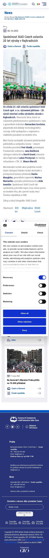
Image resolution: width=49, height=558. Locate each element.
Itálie (13, 340)
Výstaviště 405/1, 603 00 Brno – (20, 482)
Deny (24, 330)
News (12, 17)
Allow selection (24, 322)
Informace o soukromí (34, 540)
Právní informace (11, 542)
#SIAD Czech (37, 210)
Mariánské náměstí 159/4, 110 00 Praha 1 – (24, 447)
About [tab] (40, 233)
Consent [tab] (9, 233)
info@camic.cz (19, 454)
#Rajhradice (27, 208)
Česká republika (33, 46)
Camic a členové (14, 46)
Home (6, 17)
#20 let (17, 210)
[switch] (42, 285)
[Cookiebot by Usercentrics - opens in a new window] (35, 225)
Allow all (24, 313)
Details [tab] (24, 233)
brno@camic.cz (20, 487)
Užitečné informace (33, 427)
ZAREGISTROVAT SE (24, 514)
